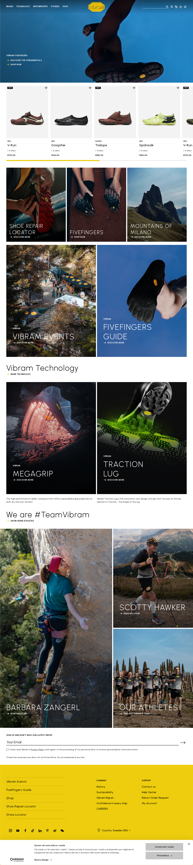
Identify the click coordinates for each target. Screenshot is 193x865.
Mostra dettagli (41, 860)
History (100, 786)
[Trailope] (115, 112)
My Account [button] (149, 803)
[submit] (183, 742)
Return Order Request (155, 797)
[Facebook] (25, 830)
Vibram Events (16, 781)
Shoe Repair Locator (21, 806)
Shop (65, 6)
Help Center (149, 792)
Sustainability (104, 792)
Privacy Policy (37, 749)
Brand (9, 6)
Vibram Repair (105, 797)
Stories (55, 6)
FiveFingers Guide (19, 790)
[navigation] (37, 6)
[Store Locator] (171, 6)
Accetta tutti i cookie (164, 847)
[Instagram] (10, 830)
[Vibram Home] (96, 7)
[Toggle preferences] (185, 6)
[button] (113, 830)
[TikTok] (32, 830)
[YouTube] (17, 830)
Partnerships (40, 6)
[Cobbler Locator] (176, 6)
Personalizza (163, 855)
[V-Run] (27, 112)
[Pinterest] (47, 830)
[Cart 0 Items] (180, 7)
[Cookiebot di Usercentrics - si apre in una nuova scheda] (17, 860)
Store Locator (16, 814)
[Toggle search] (167, 6)
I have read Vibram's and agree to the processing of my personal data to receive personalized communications (73, 749)
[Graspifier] (71, 112)
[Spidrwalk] (159, 112)
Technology (23, 6)
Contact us (149, 786)
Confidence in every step (111, 803)
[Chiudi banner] (189, 844)
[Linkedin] (40, 830)
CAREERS (102, 808)
